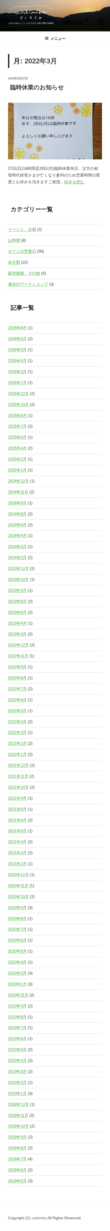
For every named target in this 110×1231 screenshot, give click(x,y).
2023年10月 (18, 579)
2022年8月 (17, 678)
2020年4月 (17, 962)
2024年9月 (17, 503)
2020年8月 (17, 918)
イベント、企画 (22, 229)
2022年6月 (17, 699)
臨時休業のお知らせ (37, 87)
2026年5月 (17, 349)
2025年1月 (17, 470)
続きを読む (74, 181)
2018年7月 (17, 1159)
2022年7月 (17, 689)
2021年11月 (18, 776)
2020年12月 (18, 874)
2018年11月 (18, 1115)
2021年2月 (17, 863)
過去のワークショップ (28, 284)
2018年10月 (18, 1126)
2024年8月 (17, 514)
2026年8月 (17, 327)
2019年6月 (17, 1038)
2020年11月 (18, 885)
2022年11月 (18, 656)
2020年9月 (17, 907)
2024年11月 (18, 492)
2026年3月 (17, 371)
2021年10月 (18, 787)
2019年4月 (17, 1060)
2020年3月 (17, 973)
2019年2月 (17, 1082)
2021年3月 (17, 852)
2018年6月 (17, 1170)
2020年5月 (17, 951)
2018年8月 (17, 1148)
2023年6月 (17, 612)
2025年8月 (17, 415)
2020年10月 (18, 896)
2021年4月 (17, 841)
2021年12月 (18, 765)
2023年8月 (17, 601)
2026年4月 (17, 360)
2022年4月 (17, 721)
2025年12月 (18, 393)
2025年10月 (18, 404)
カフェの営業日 (22, 251)
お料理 (14, 240)
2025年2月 (17, 459)
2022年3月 (17, 732)
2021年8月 (17, 809)
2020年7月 (17, 929)
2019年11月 (18, 995)
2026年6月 (17, 338)
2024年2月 (17, 557)
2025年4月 (17, 448)
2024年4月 (17, 535)
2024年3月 (17, 546)
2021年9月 (17, 798)
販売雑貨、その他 (24, 273)
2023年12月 (18, 568)
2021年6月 (17, 820)
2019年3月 (17, 1071)
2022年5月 (17, 710)
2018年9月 (17, 1137)
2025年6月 (17, 437)
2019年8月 (17, 1017)
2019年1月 (17, 1093)
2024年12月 (18, 481)
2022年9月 (17, 667)
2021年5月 (17, 831)
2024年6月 (17, 525)
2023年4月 (17, 623)
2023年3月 (17, 634)
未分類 (14, 262)
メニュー (57, 38)
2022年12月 (18, 645)
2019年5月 (17, 1049)
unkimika (40, 1218)
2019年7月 (17, 1027)
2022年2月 (17, 743)
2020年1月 (17, 984)
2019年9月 (17, 1006)
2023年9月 (17, 590)
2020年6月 (17, 940)
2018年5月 (17, 1181)
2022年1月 (17, 754)
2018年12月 (18, 1104)
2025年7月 (17, 426)
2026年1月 (17, 382)
